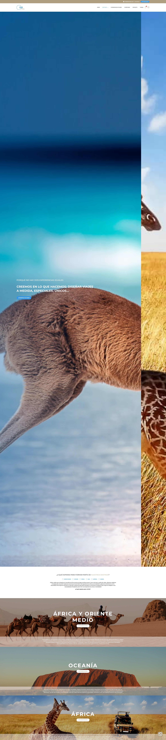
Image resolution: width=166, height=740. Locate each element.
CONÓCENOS (127, 7)
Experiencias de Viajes (116, 7)
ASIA (89, 579)
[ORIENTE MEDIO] (62, 579)
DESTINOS (104, 7)
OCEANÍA (76, 579)
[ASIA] (86, 579)
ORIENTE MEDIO (67, 579)
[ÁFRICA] (80, 579)
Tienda (141, 7)
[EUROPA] (99, 579)
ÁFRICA (83, 579)
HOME (98, 7)
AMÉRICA (95, 579)
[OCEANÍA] (73, 579)
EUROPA (102, 579)
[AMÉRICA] (91, 579)
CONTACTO (135, 7)
